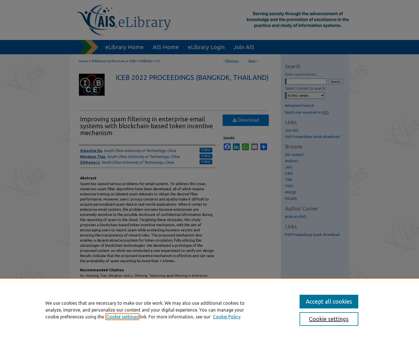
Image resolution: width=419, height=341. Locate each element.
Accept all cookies (329, 301)
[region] (209, 309)
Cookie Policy (227, 316)
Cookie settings (122, 316)
